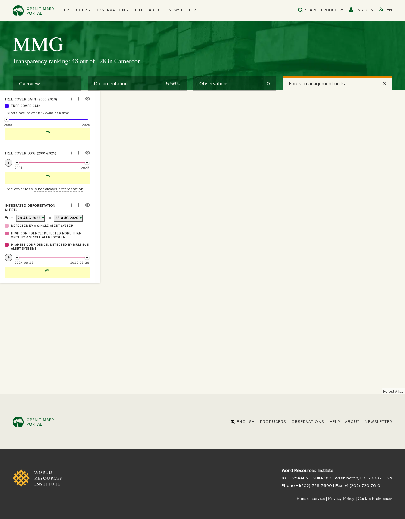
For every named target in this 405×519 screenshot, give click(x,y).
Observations (111, 10)
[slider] (6, 119)
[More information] (71, 99)
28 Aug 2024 (29, 217)
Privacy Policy (341, 498)
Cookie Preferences (375, 498)
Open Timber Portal (33, 10)
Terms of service (310, 498)
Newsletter (182, 10)
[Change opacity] (79, 99)
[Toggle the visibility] (87, 99)
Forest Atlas (393, 391)
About (156, 10)
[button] (77, 10)
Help (138, 10)
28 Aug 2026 (66, 217)
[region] (202, 242)
